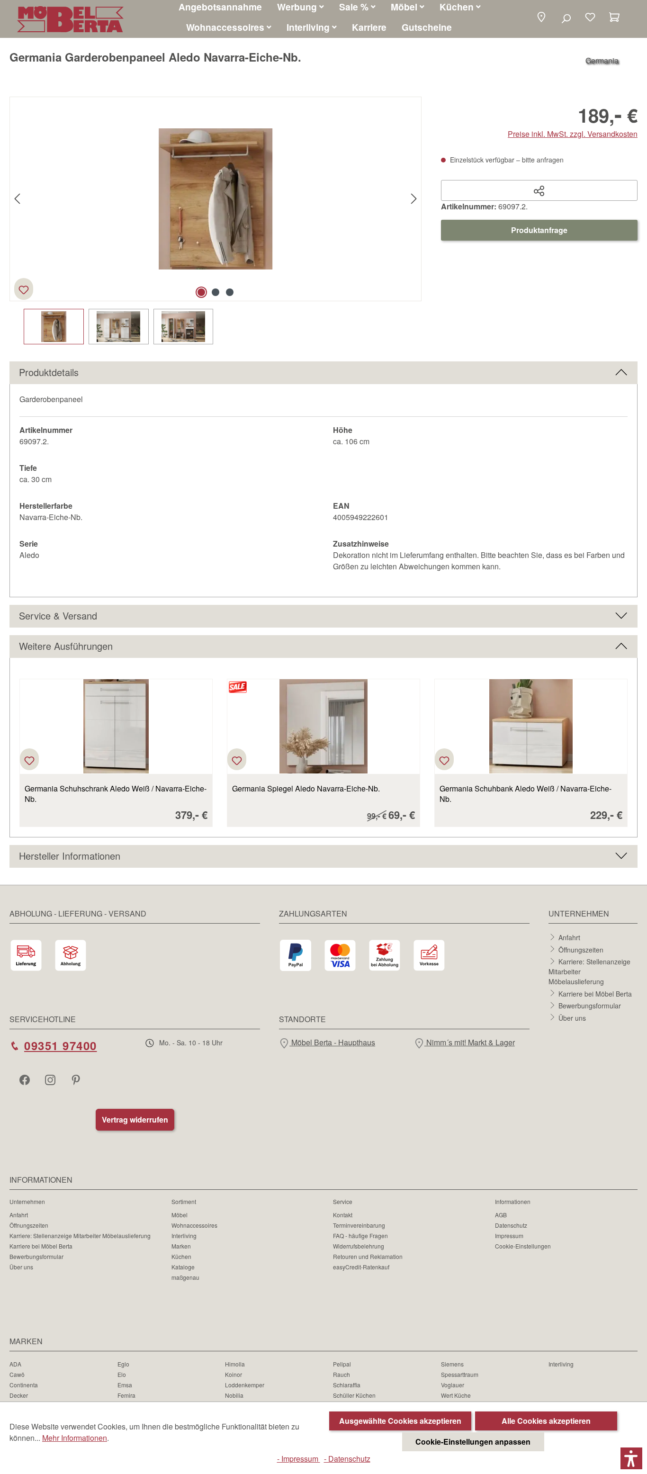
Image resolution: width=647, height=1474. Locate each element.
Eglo (123, 1364)
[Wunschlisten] (590, 18)
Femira (126, 1395)
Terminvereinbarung (359, 1225)
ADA (15, 1364)
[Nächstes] (414, 199)
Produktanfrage (539, 230)
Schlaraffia (346, 1385)
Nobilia (234, 1395)
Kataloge (183, 1267)
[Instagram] (51, 1079)
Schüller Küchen (354, 1395)
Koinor (233, 1374)
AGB (501, 1215)
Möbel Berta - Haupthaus (332, 1042)
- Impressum (298, 1458)
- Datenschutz (347, 1458)
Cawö (17, 1374)
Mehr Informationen (74, 1437)
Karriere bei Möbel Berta (595, 993)
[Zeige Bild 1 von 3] (201, 292)
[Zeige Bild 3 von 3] (230, 292)
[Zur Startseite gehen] (70, 19)
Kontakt (342, 1215)
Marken (181, 1246)
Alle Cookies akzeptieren (546, 1420)
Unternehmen (27, 1201)
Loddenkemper (244, 1385)
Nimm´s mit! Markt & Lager (469, 1042)
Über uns (572, 1017)
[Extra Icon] (76, 1079)
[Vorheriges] (17, 199)
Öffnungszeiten (580, 949)
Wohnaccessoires (194, 1225)
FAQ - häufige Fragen (360, 1235)
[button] (541, 18)
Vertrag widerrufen (135, 1119)
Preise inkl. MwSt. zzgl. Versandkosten (573, 133)
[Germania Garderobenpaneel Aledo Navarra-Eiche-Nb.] (215, 198)
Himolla (235, 1364)
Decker (18, 1395)
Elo (121, 1374)
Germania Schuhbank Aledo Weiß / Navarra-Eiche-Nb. (525, 793)
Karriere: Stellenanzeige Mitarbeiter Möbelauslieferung (80, 1235)
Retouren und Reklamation (368, 1256)
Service (342, 1201)
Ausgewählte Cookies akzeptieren (400, 1420)
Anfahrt (569, 937)
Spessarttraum (459, 1374)
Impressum (509, 1235)
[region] (215, 220)
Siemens (452, 1364)
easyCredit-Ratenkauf (361, 1267)
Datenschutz (511, 1225)
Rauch (341, 1374)
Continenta (23, 1385)
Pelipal (342, 1364)
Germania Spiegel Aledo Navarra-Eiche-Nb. (306, 788)
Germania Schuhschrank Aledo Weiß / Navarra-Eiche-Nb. (116, 793)
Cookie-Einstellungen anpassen (472, 1441)
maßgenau (185, 1277)
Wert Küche (456, 1395)
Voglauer (452, 1385)
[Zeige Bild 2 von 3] (215, 292)
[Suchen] (566, 18)
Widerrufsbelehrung (358, 1246)
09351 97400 (60, 1045)
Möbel (179, 1215)
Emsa (124, 1385)
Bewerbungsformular (589, 1005)
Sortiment (183, 1201)
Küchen (181, 1256)
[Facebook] (25, 1079)
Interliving (184, 1235)
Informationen (512, 1201)
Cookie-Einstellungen (523, 1246)
